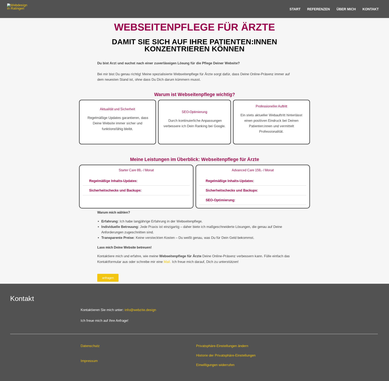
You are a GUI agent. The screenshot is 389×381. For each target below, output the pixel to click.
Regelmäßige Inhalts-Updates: (113, 181)
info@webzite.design (140, 310)
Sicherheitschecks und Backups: (115, 190)
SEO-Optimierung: (220, 200)
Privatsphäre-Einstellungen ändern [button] (222, 346)
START (295, 9)
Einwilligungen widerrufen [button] (215, 365)
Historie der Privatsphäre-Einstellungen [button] (225, 355)
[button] (136, 181)
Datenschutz (90, 346)
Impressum (89, 361)
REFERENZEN (318, 9)
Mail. (167, 262)
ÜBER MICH (346, 9)
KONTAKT (370, 9)
